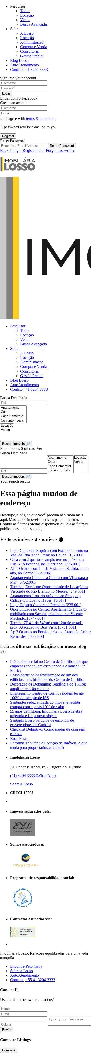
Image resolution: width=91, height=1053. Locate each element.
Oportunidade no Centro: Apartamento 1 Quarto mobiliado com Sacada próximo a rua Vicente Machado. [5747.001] (48, 613)
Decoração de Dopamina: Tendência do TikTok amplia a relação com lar (48, 686)
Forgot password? (60, 150)
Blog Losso (19, 60)
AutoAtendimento (24, 65)
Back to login (10, 150)
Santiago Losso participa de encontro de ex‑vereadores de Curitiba (42, 722)
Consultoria (29, 51)
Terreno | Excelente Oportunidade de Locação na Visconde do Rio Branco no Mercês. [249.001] (49, 589)
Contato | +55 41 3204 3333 (32, 980)
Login (6, 93)
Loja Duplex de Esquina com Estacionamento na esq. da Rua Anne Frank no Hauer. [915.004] (49, 552)
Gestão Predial (31, 56)
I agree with (31, 118)
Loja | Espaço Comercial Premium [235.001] (45, 605)
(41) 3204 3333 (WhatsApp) (33, 775)
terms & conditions (41, 118)
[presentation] (13, 408)
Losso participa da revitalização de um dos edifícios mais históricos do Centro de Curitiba (47, 677)
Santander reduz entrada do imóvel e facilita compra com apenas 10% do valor (45, 704)
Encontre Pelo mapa (26, 966)
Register (8, 136)
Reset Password (62, 146)
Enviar (6, 1030)
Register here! (33, 150)
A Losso (27, 33)
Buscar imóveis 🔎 (16, 476)
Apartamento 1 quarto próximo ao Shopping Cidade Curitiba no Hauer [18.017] (45, 598)
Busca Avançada (33, 24)
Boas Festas (19, 738)
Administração (31, 42)
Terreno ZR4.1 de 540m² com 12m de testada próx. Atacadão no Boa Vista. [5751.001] (46, 625)
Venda (25, 20)
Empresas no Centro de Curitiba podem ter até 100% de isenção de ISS (47, 695)
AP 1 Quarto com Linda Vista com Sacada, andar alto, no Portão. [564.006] (49, 570)
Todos (25, 11)
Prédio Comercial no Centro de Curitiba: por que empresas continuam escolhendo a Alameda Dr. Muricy (49, 666)
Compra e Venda (33, 47)
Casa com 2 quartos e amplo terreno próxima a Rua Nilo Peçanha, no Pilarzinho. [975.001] (47, 561)
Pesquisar (17, 326)
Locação (27, 15)
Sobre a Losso (21, 784)
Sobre (14, 348)
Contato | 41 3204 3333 (29, 69)
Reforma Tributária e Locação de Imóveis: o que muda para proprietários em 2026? (48, 745)
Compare (8, 1050)
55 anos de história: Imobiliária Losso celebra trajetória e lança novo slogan (46, 713)
